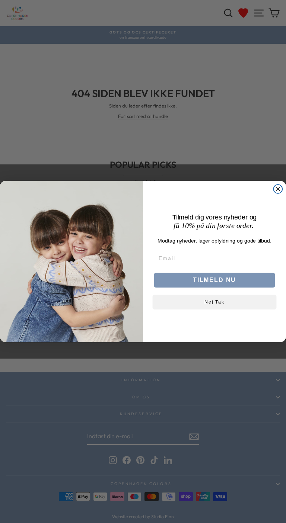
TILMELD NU (214, 280)
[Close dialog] (278, 189)
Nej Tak (214, 302)
